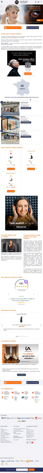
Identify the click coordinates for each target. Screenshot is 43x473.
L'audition (2, 431)
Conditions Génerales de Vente (6, 442)
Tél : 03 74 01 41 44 (25, 106)
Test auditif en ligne (17, 429)
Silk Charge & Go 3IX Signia (21, 325)
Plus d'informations (25, 108)
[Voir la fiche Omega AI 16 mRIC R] (11, 179)
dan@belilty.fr (28, 472)
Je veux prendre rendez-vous (14, 27)
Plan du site (3, 438)
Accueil (2, 428)
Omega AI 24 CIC (29, 437)
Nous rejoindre (16, 439)
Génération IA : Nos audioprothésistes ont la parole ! (19, 364)
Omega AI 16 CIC (29, 432)
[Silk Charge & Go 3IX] (21, 322)
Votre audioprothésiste (5, 437)
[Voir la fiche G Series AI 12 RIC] (31, 157)
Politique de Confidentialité (5, 441)
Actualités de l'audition (5, 434)
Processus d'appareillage (5, 433)
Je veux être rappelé (33, 27)
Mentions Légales (4, 439)
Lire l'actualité (21, 374)
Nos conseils (3, 436)
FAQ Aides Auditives (17, 433)
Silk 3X (10, 151)
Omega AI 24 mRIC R (30, 436)
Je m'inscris (31, 469)
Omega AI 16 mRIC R (11, 173)
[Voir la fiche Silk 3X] (11, 157)
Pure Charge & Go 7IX (30, 433)
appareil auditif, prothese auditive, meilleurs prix (17, 2)
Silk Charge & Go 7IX (30, 434)
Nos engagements (4, 429)
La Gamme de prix (4, 432)
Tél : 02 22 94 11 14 (25, 134)
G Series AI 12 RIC (31, 151)
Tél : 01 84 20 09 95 (25, 120)
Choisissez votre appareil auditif (19, 428)
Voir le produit (10, 169)
